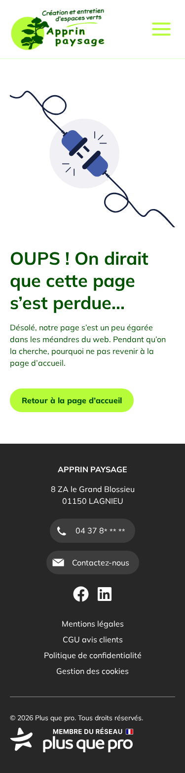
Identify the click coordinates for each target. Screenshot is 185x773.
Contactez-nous (100, 562)
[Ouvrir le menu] (161, 29)
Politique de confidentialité (93, 655)
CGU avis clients (93, 639)
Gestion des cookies (92, 671)
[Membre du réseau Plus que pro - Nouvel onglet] (92, 740)
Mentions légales (93, 624)
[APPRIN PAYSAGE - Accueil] (58, 29)
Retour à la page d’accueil (72, 400)
